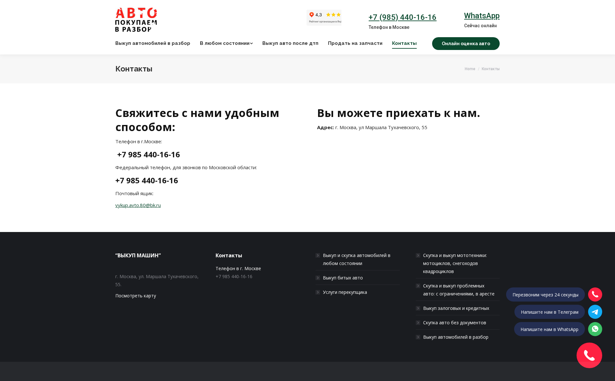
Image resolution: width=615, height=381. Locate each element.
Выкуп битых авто (343, 278)
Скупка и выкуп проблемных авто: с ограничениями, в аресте (459, 290)
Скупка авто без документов (454, 322)
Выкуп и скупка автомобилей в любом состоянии (356, 259)
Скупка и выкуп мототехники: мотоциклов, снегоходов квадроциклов (455, 263)
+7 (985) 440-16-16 (403, 17)
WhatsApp (482, 15)
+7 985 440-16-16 (148, 154)
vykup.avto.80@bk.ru (138, 205)
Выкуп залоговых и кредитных (456, 308)
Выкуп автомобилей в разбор (455, 337)
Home (470, 69)
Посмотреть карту (135, 296)
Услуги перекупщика (345, 292)
